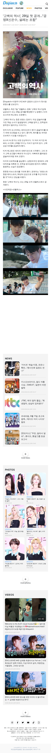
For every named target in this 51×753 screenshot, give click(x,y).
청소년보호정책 (27, 749)
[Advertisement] (25, 327)
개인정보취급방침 (16, 749)
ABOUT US (36, 749)
